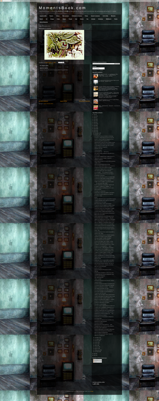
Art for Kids (105, 15)
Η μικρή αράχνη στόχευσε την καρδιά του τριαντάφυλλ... (105, 192)
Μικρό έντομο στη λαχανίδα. (100, 214)
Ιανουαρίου (97, 351)
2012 (95, 355)
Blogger (92, 391)
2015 (95, 130)
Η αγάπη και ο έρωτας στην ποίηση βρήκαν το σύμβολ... (105, 208)
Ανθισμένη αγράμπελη (99, 159)
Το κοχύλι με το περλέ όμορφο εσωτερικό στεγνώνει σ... (105, 178)
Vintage (52, 19)
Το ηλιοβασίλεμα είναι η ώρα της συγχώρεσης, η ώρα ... (105, 274)
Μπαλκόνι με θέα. (98, 258)
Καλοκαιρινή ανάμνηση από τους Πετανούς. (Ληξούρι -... (105, 280)
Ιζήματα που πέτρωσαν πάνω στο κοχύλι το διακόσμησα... (105, 219)
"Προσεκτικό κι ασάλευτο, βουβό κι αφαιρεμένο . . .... (104, 158)
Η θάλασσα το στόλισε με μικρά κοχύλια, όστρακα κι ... (105, 206)
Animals (93, 19)
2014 (95, 131)
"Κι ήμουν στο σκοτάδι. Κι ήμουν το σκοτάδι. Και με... (104, 252)
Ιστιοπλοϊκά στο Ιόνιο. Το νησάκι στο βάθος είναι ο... (104, 297)
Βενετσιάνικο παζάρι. (98, 195)
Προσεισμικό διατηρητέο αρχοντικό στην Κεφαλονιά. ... (104, 194)
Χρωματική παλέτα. (98, 282)
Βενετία (96, 197)
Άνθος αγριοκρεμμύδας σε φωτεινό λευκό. (102, 140)
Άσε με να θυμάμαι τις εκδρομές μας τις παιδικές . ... (104, 253)
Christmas (100, 19)
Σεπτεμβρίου (97, 339)
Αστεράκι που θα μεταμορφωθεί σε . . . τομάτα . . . (104, 246)
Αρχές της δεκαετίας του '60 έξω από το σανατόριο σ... (104, 173)
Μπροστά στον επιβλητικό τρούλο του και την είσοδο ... (104, 224)
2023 (95, 117)
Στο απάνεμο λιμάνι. (98, 318)
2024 (95, 116)
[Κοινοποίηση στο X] (61, 62)
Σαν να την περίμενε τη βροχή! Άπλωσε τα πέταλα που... (105, 305)
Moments (113, 15)
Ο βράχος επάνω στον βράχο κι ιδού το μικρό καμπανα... (105, 294)
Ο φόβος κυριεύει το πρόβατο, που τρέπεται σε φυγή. (104, 181)
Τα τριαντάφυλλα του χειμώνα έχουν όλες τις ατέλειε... (104, 145)
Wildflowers (108, 19)
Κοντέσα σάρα (97, 154)
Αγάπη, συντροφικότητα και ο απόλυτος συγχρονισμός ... (105, 255)
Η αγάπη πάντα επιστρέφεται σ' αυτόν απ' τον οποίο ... (105, 272)
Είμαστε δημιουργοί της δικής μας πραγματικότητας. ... (104, 242)
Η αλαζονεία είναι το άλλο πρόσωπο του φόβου (103, 167)
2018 (95, 125)
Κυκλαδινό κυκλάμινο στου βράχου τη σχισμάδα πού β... (105, 283)
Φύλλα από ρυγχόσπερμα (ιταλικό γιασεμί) (102, 164)
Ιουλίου (96, 342)
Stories (82, 19)
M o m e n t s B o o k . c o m (62, 8)
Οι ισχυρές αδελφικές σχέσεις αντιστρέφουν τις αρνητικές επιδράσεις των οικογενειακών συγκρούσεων (109, 87)
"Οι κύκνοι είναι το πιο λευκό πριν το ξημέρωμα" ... (104, 330)
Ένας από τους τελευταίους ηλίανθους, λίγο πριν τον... (104, 263)
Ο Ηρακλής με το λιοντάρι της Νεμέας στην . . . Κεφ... (104, 313)
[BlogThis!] (60, 62)
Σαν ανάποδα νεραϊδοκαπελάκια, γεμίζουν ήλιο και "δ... (105, 156)
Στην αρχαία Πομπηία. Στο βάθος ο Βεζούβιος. (103, 238)
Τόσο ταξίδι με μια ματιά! (99, 277)
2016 (95, 128)
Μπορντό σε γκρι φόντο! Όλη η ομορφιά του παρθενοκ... (105, 299)
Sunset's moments (95, 15)
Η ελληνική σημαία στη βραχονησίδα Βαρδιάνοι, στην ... (105, 211)
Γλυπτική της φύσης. (98, 150)
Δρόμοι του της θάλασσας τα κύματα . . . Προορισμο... (104, 286)
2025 (95, 114)
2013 (95, 353)
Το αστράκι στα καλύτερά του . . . (101, 191)
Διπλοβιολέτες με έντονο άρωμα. (100, 202)
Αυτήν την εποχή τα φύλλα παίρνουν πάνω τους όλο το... (105, 165)
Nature (41, 19)
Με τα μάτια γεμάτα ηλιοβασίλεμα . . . (101, 327)
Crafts (58, 19)
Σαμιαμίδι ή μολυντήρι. (99, 148)
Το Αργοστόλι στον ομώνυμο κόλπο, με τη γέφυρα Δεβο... (105, 176)
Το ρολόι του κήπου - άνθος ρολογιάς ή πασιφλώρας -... (105, 247)
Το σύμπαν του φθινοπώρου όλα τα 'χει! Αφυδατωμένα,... (105, 310)
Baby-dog (96, 271)
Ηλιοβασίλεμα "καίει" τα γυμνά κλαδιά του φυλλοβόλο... (105, 260)
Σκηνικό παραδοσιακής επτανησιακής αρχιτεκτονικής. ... (105, 216)
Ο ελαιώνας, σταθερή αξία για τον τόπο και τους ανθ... (104, 137)
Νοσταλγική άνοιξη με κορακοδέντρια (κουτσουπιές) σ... (105, 227)
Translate (101, 69)
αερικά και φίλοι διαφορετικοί (100, 275)
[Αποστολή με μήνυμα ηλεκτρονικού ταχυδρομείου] (58, 62)
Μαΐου (96, 345)
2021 (95, 120)
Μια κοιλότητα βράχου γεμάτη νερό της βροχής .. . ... (104, 203)
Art (46, 19)
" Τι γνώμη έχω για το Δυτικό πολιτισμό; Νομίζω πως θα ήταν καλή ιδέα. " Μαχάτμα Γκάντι (109, 81)
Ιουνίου (96, 343)
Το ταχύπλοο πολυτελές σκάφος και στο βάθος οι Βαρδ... (105, 205)
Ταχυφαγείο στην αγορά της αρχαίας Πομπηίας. (103, 236)
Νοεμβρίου (97, 134)
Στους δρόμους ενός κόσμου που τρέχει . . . (102, 288)
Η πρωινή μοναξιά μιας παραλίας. (101, 315)
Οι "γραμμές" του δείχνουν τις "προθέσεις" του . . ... (104, 186)
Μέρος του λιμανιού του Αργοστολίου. (101, 332)
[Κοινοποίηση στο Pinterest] (63, 62)
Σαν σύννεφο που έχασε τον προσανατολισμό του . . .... (105, 291)
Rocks (115, 19)
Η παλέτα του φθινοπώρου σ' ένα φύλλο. (102, 302)
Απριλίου (96, 346)
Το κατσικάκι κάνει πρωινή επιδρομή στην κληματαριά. (104, 285)
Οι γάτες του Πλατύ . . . (99, 268)
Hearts (64, 19)
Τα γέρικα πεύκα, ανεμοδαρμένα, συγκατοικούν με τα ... (105, 307)
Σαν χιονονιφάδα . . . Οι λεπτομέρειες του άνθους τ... (104, 172)
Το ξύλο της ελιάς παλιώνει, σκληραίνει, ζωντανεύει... (104, 264)
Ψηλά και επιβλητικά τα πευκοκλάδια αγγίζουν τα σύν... (105, 222)
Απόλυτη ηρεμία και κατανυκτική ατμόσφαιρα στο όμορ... (105, 225)
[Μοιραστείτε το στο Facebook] (62, 62)
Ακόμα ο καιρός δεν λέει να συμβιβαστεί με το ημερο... (104, 249)
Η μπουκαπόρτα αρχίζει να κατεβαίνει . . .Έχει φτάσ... (104, 217)
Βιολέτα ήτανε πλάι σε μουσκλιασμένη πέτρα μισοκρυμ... (105, 213)
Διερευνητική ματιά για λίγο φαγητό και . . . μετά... (104, 324)
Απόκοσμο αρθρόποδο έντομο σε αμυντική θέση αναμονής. (105, 198)
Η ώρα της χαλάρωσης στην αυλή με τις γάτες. (103, 269)
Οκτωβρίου (97, 337)
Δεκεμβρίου (97, 133)
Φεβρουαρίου (97, 350)
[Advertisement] (106, 34)
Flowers (51, 15)
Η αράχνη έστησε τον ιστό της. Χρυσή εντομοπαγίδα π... (105, 231)
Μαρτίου (96, 348)
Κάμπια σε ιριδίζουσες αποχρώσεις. (101, 147)
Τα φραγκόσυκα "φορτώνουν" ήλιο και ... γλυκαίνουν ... (105, 308)
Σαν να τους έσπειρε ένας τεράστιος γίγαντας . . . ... (104, 180)
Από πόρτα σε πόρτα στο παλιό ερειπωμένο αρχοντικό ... (105, 228)
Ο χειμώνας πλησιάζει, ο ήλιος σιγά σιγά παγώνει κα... (105, 261)
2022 (95, 119)
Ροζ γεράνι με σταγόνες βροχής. (100, 304)
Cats (76, 19)
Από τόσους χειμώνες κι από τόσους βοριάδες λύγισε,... (105, 250)
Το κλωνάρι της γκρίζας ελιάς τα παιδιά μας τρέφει (104, 209)
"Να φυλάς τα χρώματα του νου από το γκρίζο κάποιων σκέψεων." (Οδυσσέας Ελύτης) (109, 100)
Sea (87, 19)
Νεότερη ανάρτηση (43, 101)
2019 (95, 123)
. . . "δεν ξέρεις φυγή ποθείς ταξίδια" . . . (102, 183)
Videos (58, 15)
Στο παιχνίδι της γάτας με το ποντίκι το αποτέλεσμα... (104, 136)
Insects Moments (44, 22)
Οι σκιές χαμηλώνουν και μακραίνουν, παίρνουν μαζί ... (105, 184)
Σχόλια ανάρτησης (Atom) (48, 103)
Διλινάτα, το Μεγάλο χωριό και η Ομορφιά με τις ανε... (104, 139)
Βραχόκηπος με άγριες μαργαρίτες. (101, 321)
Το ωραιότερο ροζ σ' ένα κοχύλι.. (100, 293)
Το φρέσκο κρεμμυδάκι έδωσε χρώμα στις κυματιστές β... (105, 200)
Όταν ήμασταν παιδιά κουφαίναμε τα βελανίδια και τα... (105, 153)
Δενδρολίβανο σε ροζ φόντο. (100, 175)
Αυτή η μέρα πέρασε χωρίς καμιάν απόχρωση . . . (104, 170)
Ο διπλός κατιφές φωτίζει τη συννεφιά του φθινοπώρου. (105, 329)
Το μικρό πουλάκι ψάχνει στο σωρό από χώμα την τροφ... (105, 296)
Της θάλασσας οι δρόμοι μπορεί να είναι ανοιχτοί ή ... (104, 169)
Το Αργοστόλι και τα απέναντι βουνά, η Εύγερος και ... (104, 316)
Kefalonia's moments (77, 15)
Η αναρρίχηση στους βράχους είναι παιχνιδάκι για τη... (104, 319)
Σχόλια (95, 361)
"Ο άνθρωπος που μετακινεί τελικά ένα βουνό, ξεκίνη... (105, 244)
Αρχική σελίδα (43, 15)
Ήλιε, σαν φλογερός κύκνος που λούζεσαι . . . (103, 239)
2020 (95, 122)
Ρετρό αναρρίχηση (98, 189)
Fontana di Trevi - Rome (99, 233)
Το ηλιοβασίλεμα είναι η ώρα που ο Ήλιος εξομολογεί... (105, 326)
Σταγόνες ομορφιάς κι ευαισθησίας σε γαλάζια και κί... (104, 187)
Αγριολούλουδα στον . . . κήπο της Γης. (102, 151)
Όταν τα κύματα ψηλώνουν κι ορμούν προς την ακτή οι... (105, 220)
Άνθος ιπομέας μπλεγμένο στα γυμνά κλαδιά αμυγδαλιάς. (105, 161)
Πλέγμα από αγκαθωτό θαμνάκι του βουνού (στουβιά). (104, 143)
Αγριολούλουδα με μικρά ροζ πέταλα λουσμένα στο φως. (105, 142)
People (70, 19)
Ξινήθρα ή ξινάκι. (98, 162)
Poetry (86, 15)
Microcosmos (65, 15)
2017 (95, 127)
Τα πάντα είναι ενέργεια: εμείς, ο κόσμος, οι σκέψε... (104, 241)
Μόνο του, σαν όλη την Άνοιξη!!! (100, 266)
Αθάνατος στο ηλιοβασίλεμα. (100, 335)
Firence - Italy (97, 230)
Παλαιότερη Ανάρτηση (84, 101)
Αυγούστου (97, 340)
